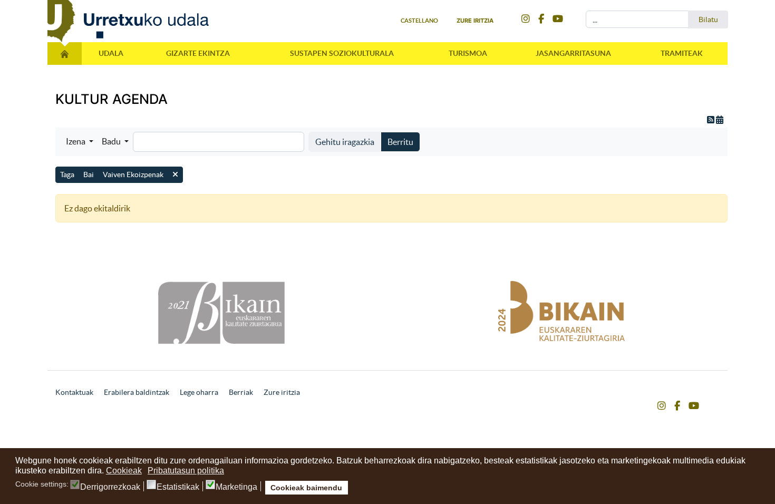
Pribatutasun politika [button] (186, 470)
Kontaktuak (74, 392)
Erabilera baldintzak (136, 392)
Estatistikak (178, 487)
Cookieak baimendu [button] (306, 487)
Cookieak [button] (124, 470)
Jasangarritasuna (573, 53)
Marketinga (236, 487)
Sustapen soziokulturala (342, 53)
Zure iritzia (475, 20)
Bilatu (708, 19)
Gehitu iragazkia (344, 142)
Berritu (400, 142)
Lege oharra (199, 392)
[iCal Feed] (719, 119)
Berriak (241, 392)
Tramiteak (682, 53)
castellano (419, 20)
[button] (80, 141)
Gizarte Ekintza (198, 53)
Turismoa (468, 53)
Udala (111, 53)
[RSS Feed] (711, 119)
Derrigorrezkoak (110, 487)
